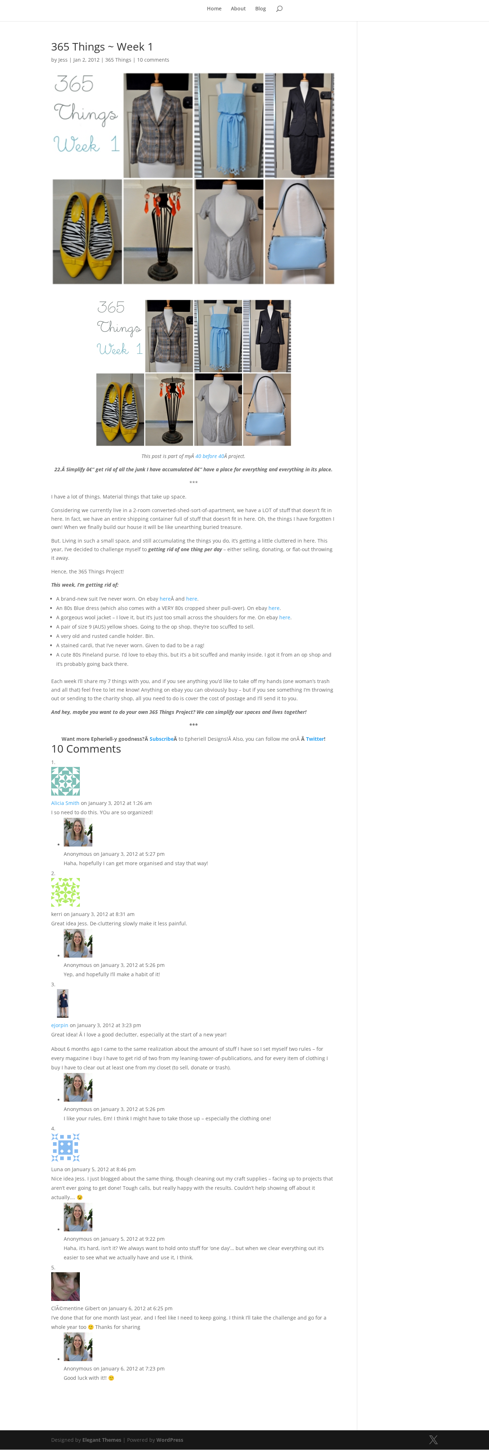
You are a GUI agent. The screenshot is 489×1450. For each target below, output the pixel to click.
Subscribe (162, 738)
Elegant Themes (101, 1439)
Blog (260, 9)
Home (214, 9)
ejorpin (59, 1025)
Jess (63, 59)
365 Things (118, 59)
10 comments (153, 59)
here (165, 598)
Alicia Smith (65, 803)
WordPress (169, 1439)
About (238, 9)
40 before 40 (209, 456)
